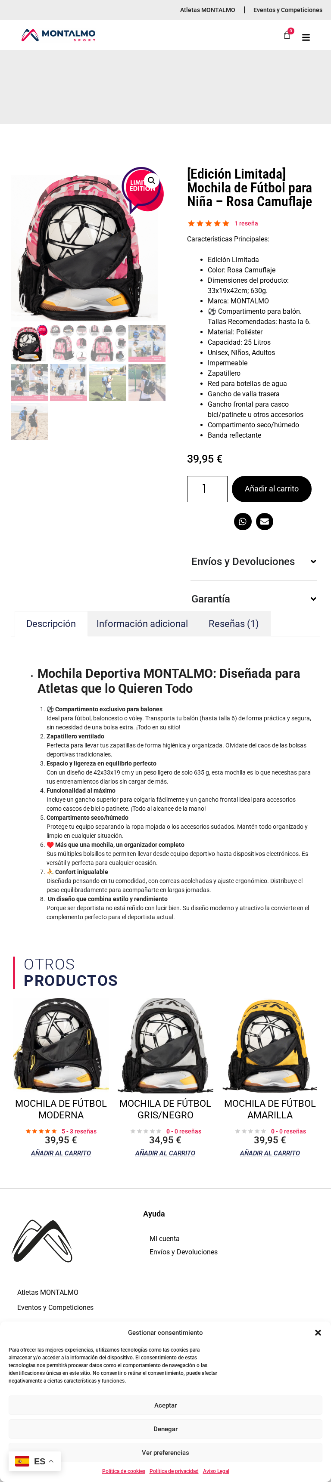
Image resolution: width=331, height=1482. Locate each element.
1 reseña (246, 223)
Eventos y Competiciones (287, 9)
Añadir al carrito (272, 488)
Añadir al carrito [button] (61, 1153)
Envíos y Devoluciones (184, 1252)
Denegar (165, 1429)
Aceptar (165, 1405)
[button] (318, 1332)
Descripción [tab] (51, 623)
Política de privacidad (174, 1471)
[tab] (234, 623)
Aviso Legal (216, 1471)
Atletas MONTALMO (207, 9)
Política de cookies (123, 1471)
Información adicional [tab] (142, 623)
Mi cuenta (165, 1239)
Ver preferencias (165, 1453)
